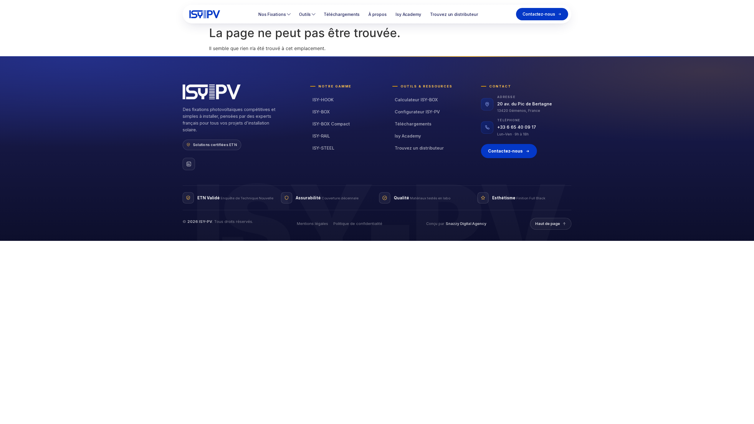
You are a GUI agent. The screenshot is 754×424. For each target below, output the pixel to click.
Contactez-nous (538, 14)
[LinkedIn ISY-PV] (189, 164)
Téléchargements (342, 14)
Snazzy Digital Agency (466, 223)
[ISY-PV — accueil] (204, 14)
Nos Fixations (272, 14)
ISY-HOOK (323, 99)
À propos (377, 14)
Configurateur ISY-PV (417, 111)
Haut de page (547, 223)
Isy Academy (408, 14)
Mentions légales (312, 223)
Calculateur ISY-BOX (416, 99)
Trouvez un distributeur (454, 14)
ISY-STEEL (323, 147)
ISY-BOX (321, 111)
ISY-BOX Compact (331, 123)
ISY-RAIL (321, 135)
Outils (305, 14)
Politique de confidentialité (357, 223)
